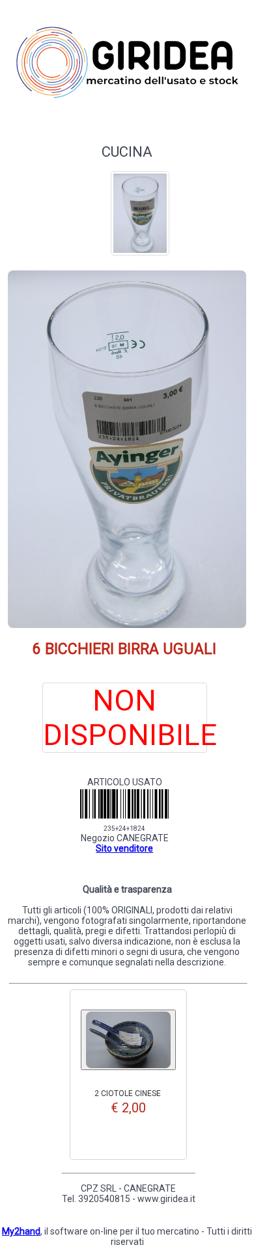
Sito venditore (124, 848)
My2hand (21, 1231)
